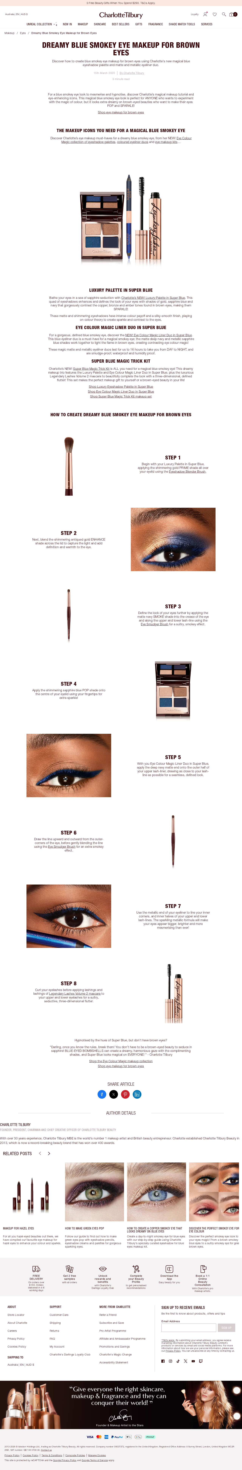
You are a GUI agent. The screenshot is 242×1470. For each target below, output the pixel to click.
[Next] (48, 1153)
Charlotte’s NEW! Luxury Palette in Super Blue (153, 297)
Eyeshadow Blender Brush (187, 471)
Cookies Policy (17, 1346)
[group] (32, 1207)
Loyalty (195, 14)
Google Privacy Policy (65, 1460)
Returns (54, 1330)
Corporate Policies (75, 1455)
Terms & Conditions (52, 1455)
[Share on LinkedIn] (137, 1094)
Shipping (55, 1322)
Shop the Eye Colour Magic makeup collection (121, 1061)
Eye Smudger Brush (154, 624)
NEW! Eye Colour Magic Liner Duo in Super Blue (158, 335)
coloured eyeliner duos (132, 142)
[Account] (205, 14)
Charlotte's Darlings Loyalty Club (70, 1354)
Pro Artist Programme (112, 1330)
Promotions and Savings (114, 1346)
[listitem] (42, 25)
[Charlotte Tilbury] (121, 14)
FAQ (52, 1338)
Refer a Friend (108, 1314)
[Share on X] (113, 1094)
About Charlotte (17, 1322)
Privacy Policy (16, 1338)
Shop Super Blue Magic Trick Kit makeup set (121, 396)
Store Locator (16, 1314)
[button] (224, 14)
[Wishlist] (214, 14)
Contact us (46, 1450)
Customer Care (59, 1314)
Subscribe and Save (111, 1322)
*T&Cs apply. (168, 1340)
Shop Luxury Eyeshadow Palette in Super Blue (121, 386)
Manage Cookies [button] (97, 1455)
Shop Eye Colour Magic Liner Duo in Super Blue (121, 391)
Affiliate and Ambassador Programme (122, 1338)
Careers (12, 1330)
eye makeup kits (166, 142)
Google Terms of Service (95, 1460)
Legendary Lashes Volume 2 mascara (75, 993)
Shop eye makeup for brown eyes (121, 112)
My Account (57, 1346)
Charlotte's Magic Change (115, 1354)
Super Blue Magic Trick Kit (91, 368)
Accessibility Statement (113, 1362)
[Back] (39, 1153)
